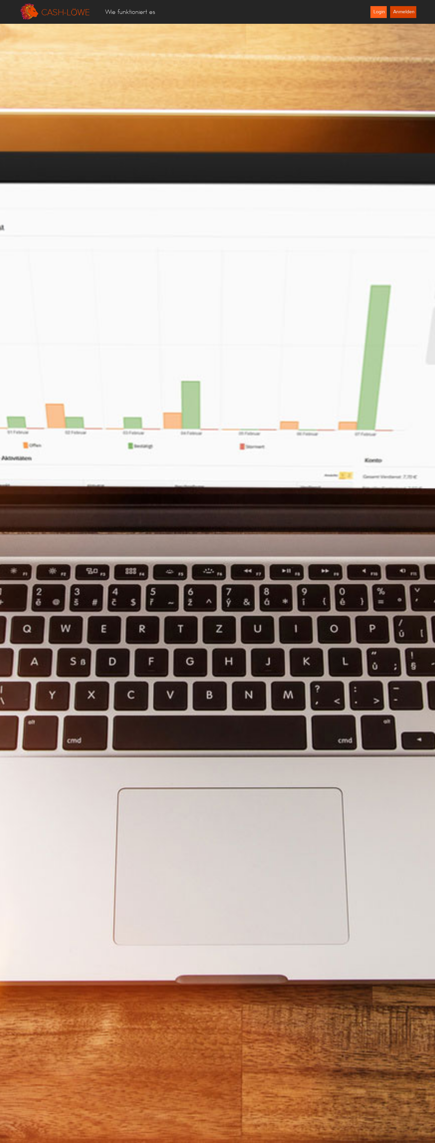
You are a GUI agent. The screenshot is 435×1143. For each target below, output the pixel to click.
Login (379, 12)
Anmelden (404, 12)
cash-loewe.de (54, 12)
